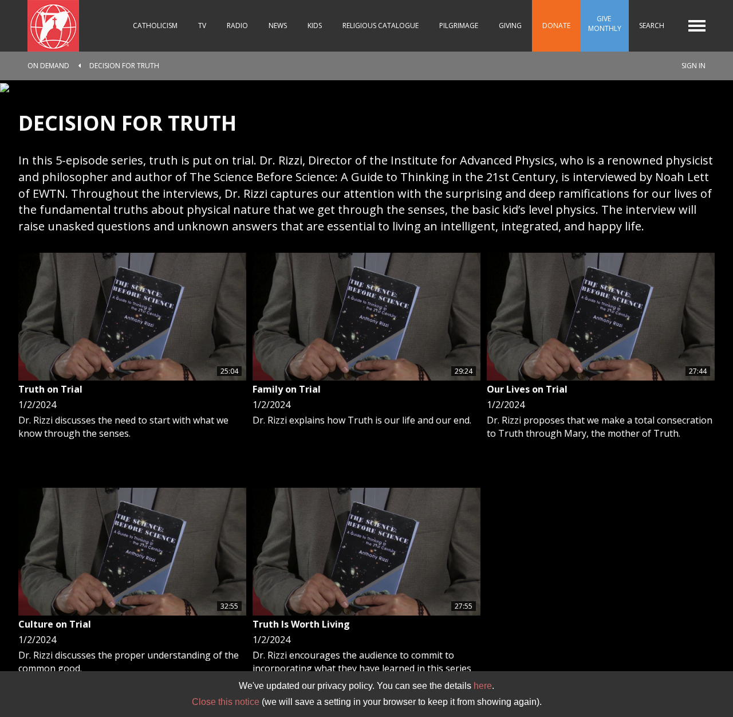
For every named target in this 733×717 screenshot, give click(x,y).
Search (651, 25)
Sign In (693, 65)
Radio (237, 25)
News (278, 25)
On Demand (48, 65)
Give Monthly (604, 23)
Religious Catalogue (380, 25)
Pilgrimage (458, 25)
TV (202, 25)
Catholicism (155, 25)
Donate (556, 25)
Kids (315, 25)
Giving (510, 25)
